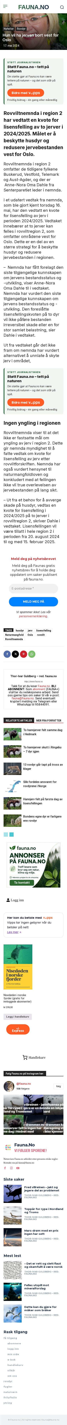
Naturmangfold (14, 634)
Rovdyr (21, 28)
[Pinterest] (23, 654)
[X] (15, 654)
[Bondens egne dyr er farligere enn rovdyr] (12, 820)
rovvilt (41, 634)
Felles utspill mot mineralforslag (36, 1286)
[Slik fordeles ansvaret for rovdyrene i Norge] (12, 786)
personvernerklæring (33, 616)
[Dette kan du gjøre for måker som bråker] (13, 1314)
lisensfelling (43, 630)
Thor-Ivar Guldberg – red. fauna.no (33, 676)
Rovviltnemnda (14, 639)
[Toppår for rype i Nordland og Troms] (13, 1216)
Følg (58, 1086)
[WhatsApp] (31, 654)
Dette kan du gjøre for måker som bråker (40, 1308)
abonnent (39, 689)
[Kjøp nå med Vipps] (18, 1029)
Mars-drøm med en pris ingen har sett (41, 1232)
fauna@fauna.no (23, 698)
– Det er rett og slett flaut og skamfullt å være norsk (43, 1265)
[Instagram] (11, 1168)
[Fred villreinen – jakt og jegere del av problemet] (13, 1194)
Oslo (30, 634)
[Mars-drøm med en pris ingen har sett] (13, 1237)
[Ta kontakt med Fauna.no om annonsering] (21, 882)
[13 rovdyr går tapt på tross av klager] (12, 769)
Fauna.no (44, 686)
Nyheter (9, 28)
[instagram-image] (14, 1105)
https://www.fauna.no (33, 681)
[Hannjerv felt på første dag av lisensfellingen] (12, 803)
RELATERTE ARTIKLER (19, 720)
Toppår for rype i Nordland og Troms (43, 1210)
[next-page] (11, 834)
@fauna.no (23, 1083)
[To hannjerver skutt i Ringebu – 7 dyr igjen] (12, 751)
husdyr (20, 630)
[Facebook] (7, 654)
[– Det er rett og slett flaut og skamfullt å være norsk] (13, 1270)
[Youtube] (17, 1168)
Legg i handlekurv (17, 1016)
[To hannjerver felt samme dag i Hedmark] (12, 734)
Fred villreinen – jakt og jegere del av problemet (41, 1188)
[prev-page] (6, 834)
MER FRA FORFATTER (48, 720)
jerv (30, 630)
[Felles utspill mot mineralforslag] (13, 1292)
